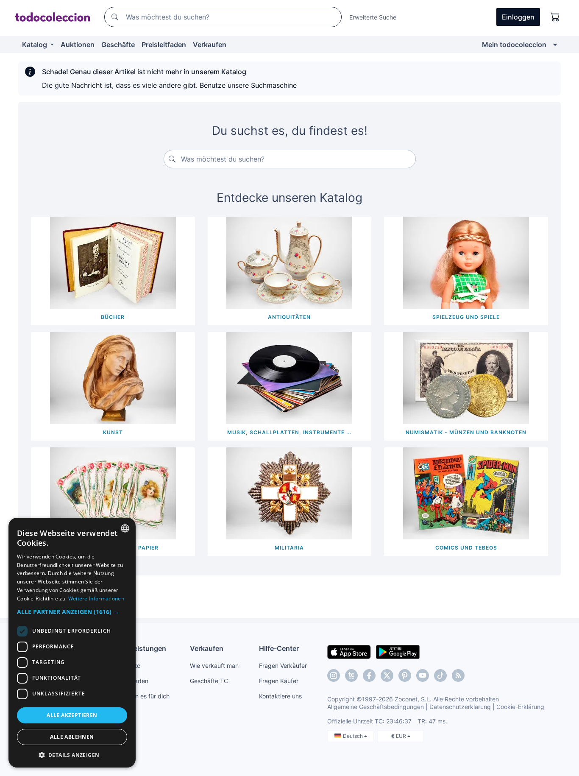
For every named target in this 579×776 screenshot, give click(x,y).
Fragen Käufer (278, 680)
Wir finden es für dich (140, 696)
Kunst (113, 432)
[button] (72, 611)
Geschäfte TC (209, 680)
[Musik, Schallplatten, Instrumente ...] (289, 377)
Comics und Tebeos (466, 547)
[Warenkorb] (555, 16)
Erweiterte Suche (372, 17)
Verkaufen (209, 44)
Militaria (289, 547)
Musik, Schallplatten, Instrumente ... (289, 432)
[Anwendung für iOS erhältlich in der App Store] (349, 651)
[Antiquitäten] (289, 262)
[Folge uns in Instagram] (333, 675)
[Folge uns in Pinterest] (404, 675)
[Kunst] (113, 377)
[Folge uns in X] (387, 675)
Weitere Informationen (96, 598)
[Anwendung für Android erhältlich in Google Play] (398, 651)
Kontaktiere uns (280, 696)
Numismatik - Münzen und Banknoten (466, 432)
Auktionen (78, 44)
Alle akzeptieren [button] (72, 715)
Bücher (113, 317)
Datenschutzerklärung (460, 706)
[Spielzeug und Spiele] (466, 262)
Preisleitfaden (164, 44)
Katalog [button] (35, 44)
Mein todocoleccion (514, 44)
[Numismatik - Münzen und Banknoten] (466, 377)
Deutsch (353, 736)
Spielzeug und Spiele (466, 317)
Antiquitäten (289, 317)
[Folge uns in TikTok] (440, 675)
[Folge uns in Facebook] (369, 675)
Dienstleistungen (138, 648)
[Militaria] (289, 492)
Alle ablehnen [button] (72, 736)
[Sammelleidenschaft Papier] (113, 492)
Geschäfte (118, 44)
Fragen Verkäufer (283, 665)
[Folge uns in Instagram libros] (351, 675)
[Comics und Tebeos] (466, 492)
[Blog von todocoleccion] (458, 675)
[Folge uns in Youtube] (422, 675)
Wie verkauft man (214, 665)
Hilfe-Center (279, 648)
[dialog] (72, 643)
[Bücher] (113, 262)
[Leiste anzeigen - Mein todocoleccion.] (555, 44)
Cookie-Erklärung (520, 706)
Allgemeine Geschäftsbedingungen (375, 706)
